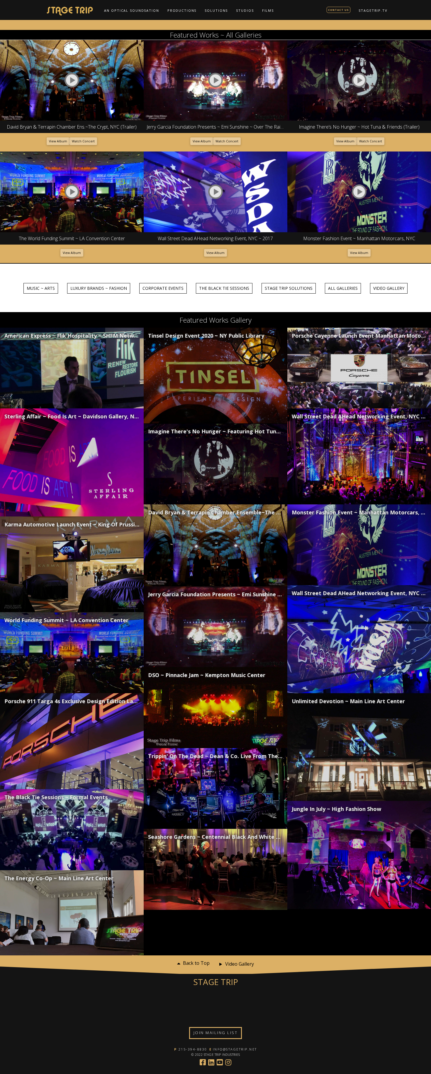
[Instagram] (228, 1062)
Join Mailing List (216, 1032)
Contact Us (338, 9)
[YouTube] (219, 1062)
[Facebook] (202, 1062)
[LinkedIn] (211, 1062)
